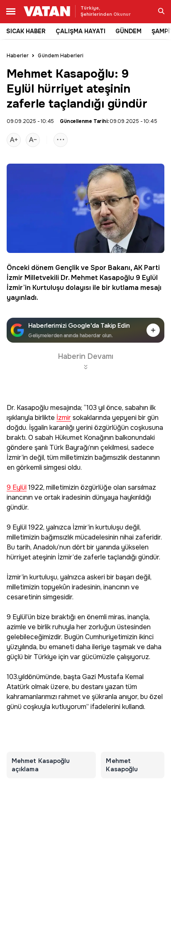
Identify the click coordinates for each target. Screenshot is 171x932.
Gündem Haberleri (60, 55)
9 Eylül (147, 277)
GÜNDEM (128, 31)
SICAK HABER (26, 31)
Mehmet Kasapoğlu (102, 277)
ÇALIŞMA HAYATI (80, 31)
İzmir (63, 418)
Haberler (18, 55)
